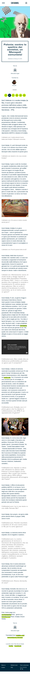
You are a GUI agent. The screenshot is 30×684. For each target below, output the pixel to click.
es (20, 95)
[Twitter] (22, 667)
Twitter (11, 646)
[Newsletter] (20, 668)
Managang (23, 325)
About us (3, 665)
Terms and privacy (24, 665)
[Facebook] (20, 667)
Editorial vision (14, 665)
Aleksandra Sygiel (15, 73)
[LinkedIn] (22, 668)
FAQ (12, 667)
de (17, 95)
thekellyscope (6, 616)
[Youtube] (26, 667)
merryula (14, 85)
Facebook (17, 646)
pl (9, 95)
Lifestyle (14, 89)
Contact (3, 667)
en (24, 95)
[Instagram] (23, 667)
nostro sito (7, 377)
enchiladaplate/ (6, 614)
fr (13, 95)
